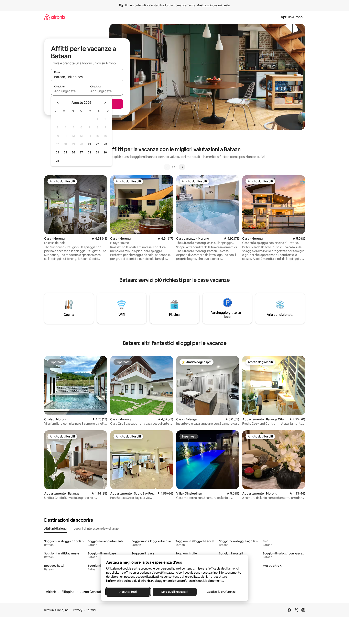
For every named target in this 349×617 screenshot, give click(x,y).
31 (57, 161)
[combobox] (87, 76)
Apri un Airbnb (292, 17)
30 (105, 152)
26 (73, 152)
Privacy (77, 610)
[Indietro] (167, 167)
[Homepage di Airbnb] (54, 17)
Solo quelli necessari (174, 592)
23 (105, 144)
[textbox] (69, 91)
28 (89, 152)
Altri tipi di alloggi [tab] (55, 528)
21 (89, 144)
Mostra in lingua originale (213, 5)
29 (97, 152)
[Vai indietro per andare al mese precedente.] (58, 102)
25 (65, 152)
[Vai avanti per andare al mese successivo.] (105, 102)
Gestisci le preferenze (221, 592)
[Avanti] (182, 167)
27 (81, 152)
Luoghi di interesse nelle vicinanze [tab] (96, 528)
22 (97, 144)
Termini (91, 610)
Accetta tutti (128, 592)
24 (57, 152)
